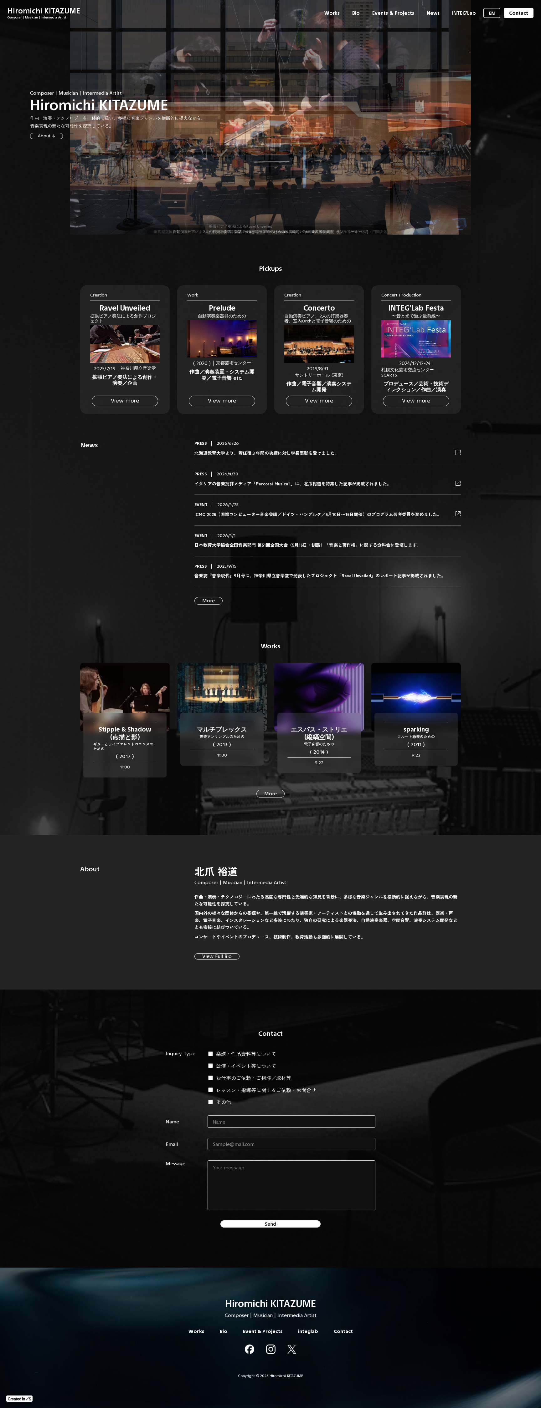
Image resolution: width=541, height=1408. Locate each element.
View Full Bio (217, 956)
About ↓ (46, 136)
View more (125, 400)
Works (271, 646)
